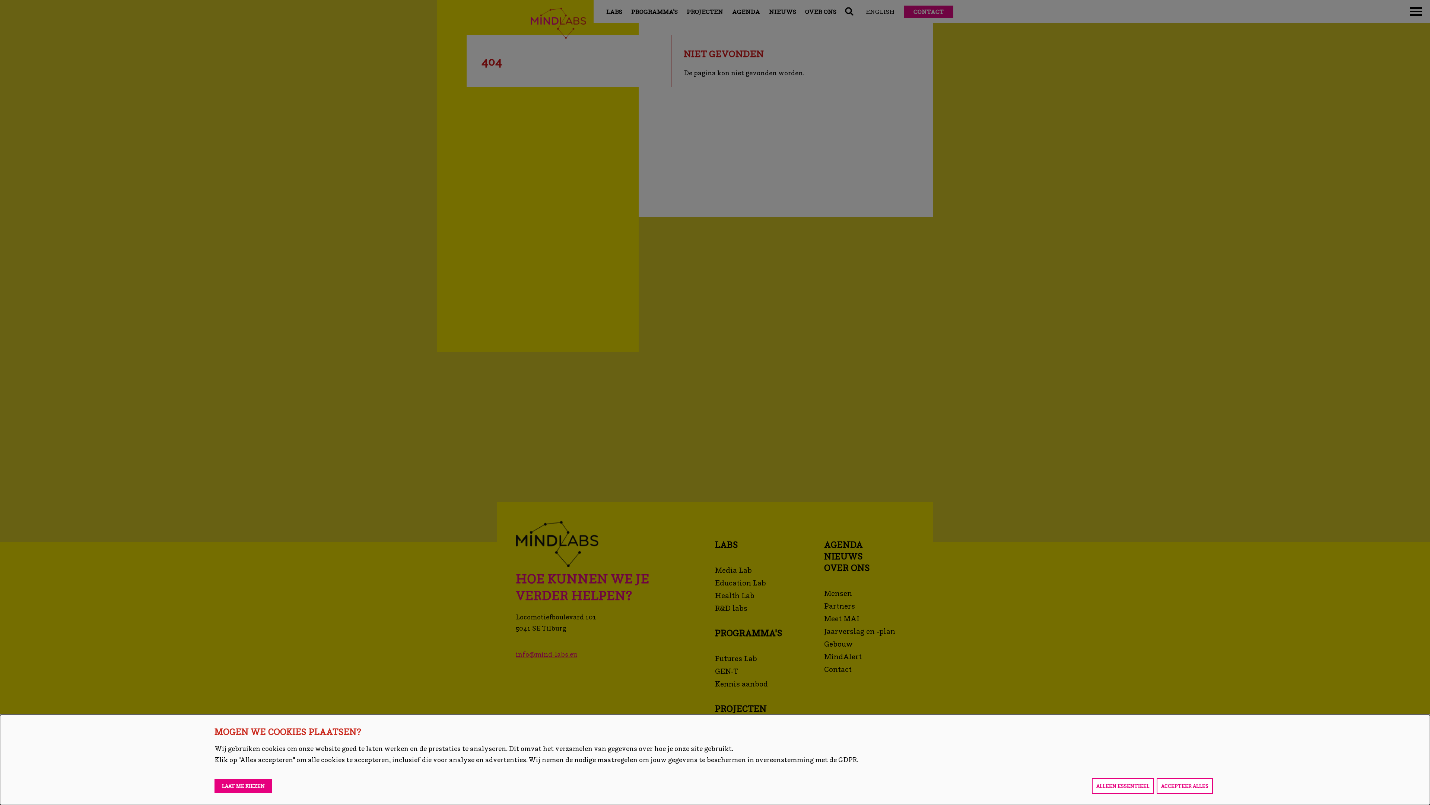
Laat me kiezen (243, 786)
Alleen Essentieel (1123, 786)
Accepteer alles (1184, 786)
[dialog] (715, 760)
